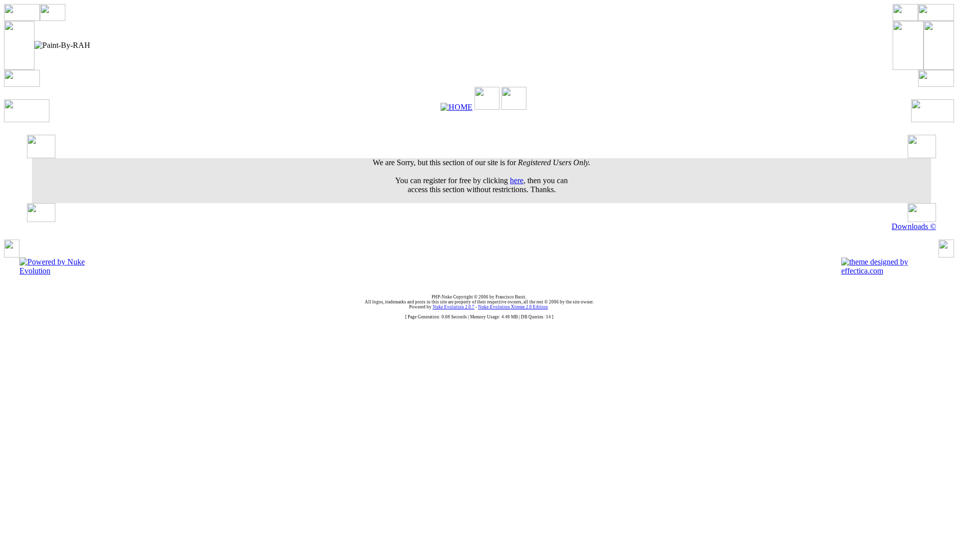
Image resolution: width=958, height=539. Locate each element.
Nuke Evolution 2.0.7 (454, 306)
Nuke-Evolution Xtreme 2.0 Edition (513, 306)
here (516, 180)
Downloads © (914, 226)
